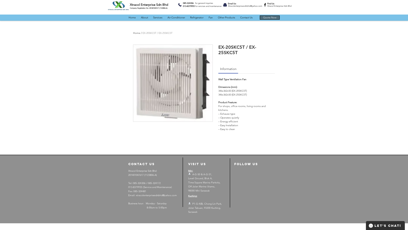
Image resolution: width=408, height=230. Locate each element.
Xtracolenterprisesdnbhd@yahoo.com (245, 6)
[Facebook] (265, 5)
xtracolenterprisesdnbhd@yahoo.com (156, 195)
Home (136, 32)
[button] (270, 17)
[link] (228, 69)
